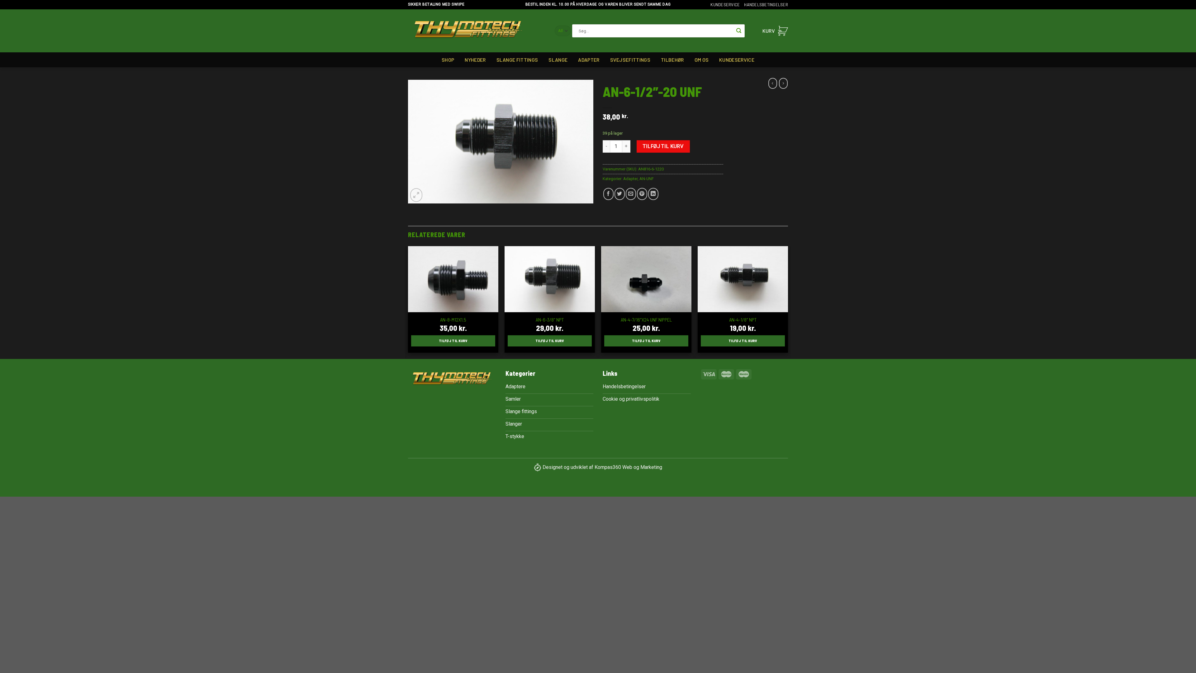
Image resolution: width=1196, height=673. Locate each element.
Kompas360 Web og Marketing (628, 467)
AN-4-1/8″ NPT (743, 319)
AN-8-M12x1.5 (453, 319)
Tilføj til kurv (663, 146)
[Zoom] (416, 195)
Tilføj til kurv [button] (453, 340)
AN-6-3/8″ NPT (550, 319)
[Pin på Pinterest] (642, 194)
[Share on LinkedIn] (653, 194)
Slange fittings (517, 60)
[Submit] (738, 31)
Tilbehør (672, 60)
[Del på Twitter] (620, 194)
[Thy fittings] (468, 31)
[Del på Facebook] (608, 194)
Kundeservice (725, 4)
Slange (557, 60)
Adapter (588, 60)
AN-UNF (646, 178)
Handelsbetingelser (766, 4)
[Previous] (408, 302)
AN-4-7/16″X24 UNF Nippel (646, 319)
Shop (448, 60)
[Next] (787, 302)
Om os (702, 60)
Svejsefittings (630, 60)
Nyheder (475, 60)
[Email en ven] (631, 194)
